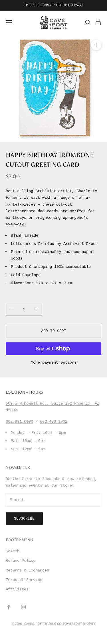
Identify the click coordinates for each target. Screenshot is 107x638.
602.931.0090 (19, 421)
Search (12, 551)
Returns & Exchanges (27, 570)
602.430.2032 (53, 421)
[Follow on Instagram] (23, 607)
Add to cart (53, 331)
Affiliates (17, 589)
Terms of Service (24, 579)
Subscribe (24, 518)
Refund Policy (20, 560)
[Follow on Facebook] (8, 607)
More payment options (53, 362)
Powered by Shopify (79, 624)
